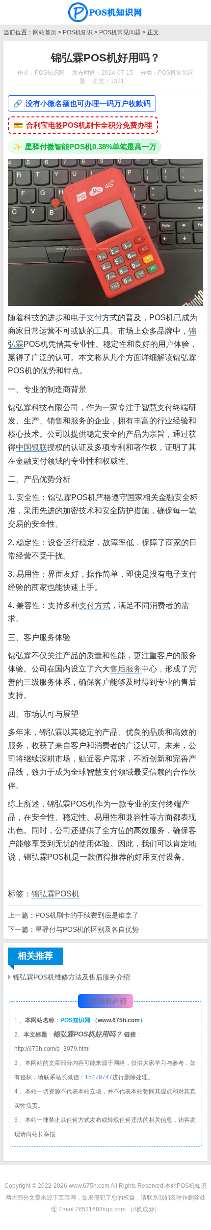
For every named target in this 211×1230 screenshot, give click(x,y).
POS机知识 (78, 32)
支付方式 (94, 605)
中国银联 (31, 447)
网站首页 (44, 32)
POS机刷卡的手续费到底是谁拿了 (87, 915)
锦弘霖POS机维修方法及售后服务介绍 (71, 977)
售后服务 (125, 669)
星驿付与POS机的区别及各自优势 (87, 929)
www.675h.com (119, 1020)
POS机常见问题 (120, 32)
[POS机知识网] (105, 12)
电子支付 (86, 317)
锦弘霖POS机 (55, 894)
